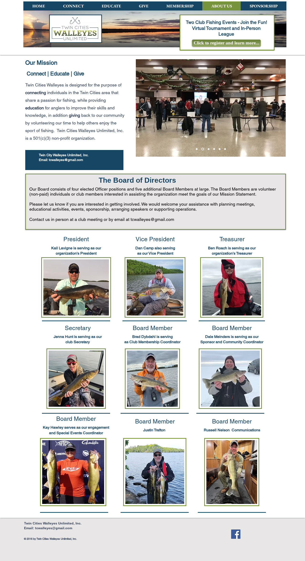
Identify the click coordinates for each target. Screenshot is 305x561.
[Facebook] (235, 534)
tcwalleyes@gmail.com (66, 160)
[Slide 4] (219, 149)
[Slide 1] (202, 149)
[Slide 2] (208, 149)
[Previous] (142, 107)
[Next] (279, 107)
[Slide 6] (225, 149)
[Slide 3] (214, 149)
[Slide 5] (197, 149)
